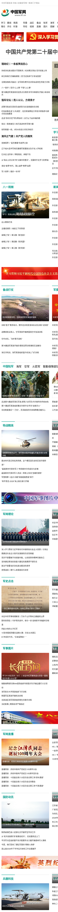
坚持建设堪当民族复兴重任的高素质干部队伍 (19, 561)
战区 (32, 22)
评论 (9, 26)
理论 (3, 26)
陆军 (45, 22)
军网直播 (8, 734)
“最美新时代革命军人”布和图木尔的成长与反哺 (19, 469)
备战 (39, 22)
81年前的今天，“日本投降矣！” (13, 637)
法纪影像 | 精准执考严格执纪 (12, 704)
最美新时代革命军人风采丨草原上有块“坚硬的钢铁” (21, 473)
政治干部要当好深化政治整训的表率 (15, 565)
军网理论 (8, 514)
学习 (3, 22)
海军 (52, 22)
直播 (39, 26)
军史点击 (8, 581)
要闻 (9, 22)
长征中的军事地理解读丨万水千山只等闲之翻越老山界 (22, 616)
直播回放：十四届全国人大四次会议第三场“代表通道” (22, 785)
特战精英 (8, 425)
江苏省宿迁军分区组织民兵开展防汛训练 (18, 824)
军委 (25, 22)
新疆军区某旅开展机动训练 (12, 696)
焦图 (15, 22)
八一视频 (8, 187)
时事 (15, 26)
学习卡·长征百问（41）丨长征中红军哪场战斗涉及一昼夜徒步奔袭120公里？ (25, 676)
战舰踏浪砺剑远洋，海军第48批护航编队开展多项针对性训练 (24, 454)
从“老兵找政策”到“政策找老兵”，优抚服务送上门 (20, 836)
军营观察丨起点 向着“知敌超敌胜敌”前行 (17, 477)
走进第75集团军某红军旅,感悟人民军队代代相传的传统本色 (25, 401)
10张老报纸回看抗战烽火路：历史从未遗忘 (18, 633)
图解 (52, 26)
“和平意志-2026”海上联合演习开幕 (15, 481)
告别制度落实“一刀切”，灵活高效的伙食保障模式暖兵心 (23, 410)
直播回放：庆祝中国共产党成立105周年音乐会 (20, 773)
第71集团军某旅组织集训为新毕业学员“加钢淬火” (20, 405)
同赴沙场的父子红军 (9, 628)
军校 (25, 26)
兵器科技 (8, 879)
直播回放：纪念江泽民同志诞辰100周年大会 (20, 761)
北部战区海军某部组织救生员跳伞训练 (16, 700)
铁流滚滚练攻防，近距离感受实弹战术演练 (19, 317)
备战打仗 (8, 290)
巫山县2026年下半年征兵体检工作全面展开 (18, 848)
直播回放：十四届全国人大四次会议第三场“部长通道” (22, 777)
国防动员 (8, 797)
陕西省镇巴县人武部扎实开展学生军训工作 (18, 832)
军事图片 (8, 648)
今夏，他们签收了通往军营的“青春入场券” (18, 844)
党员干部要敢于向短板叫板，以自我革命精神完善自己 (22, 557)
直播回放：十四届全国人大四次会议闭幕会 (18, 781)
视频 (32, 26)
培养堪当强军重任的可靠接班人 (14, 541)
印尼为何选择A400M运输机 (13, 906)
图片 (45, 26)
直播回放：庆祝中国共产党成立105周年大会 (19, 769)
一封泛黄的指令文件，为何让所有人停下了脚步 (21, 608)
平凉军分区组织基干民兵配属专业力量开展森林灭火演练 (23, 840)
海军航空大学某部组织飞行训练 (13, 691)
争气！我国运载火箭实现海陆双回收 (16, 214)
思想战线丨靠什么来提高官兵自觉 (14, 570)
